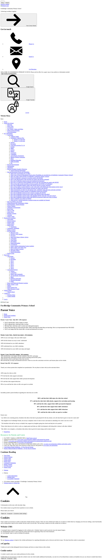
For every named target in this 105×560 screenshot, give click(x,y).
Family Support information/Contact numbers (22, 246)
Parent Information (15, 243)
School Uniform (11, 221)
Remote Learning (11, 213)
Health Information (15, 252)
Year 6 (12, 268)
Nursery (12, 142)
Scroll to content (5, 4)
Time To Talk (10, 210)
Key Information (8, 133)
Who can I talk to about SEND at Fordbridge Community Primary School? (29, 176)
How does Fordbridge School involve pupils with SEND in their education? (30, 194)
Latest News (10, 212)
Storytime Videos (14, 250)
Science (12, 150)
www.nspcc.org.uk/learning (25, 442)
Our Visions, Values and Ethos (15, 129)
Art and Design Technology (17, 275)
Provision (12, 235)
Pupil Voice (10, 209)
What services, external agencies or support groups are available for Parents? (30, 200)
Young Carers (10, 216)
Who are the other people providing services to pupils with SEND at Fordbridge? (31, 184)
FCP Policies (13, 244)
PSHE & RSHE (14, 161)
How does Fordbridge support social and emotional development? (27, 181)
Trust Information (11, 132)
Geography (13, 153)
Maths (12, 148)
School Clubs (10, 222)
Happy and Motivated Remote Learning (17, 283)
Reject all (3, 513)
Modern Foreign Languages (17, 157)
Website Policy (11, 477)
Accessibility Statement (13, 478)
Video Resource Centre (13, 289)
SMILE (9, 286)
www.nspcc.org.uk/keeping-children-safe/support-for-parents (33, 439)
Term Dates (10, 219)
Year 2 (12, 262)
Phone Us (31, 44)
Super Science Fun (12, 287)
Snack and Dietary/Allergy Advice (19, 237)
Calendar (9, 215)
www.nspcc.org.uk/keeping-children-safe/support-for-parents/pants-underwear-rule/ (30, 441)
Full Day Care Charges (16, 234)
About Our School (9, 123)
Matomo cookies (9, 540)
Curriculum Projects (12, 269)
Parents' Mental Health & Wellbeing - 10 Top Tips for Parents (20, 448)
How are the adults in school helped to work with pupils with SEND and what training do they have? (36, 187)
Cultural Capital (14, 136)
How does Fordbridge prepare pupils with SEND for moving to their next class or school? (33, 197)
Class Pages (13, 240)
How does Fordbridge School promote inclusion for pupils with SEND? (29, 188)
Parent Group (10, 253)
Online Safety (10, 224)
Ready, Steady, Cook (12, 284)
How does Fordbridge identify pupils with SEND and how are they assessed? (30, 185)
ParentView (13, 227)
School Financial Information (18, 170)
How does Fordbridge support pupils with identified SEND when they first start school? (33, 195)
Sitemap (6, 470)
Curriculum (10, 135)
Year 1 (12, 261)
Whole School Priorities (13, 130)
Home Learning (11, 229)
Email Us (31, 56)
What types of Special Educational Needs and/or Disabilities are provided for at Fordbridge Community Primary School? (41, 175)
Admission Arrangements (13, 207)
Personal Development (13, 164)
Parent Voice (10, 225)
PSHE (12, 281)
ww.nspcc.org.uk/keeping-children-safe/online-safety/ (57, 444)
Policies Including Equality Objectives (17, 169)
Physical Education (15, 280)
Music (12, 158)
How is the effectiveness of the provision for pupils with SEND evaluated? (29, 179)
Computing (13, 154)
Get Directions (32, 69)
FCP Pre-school (11, 231)
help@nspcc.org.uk (32, 438)
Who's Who (10, 126)
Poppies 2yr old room (19, 139)
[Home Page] (5, 5)
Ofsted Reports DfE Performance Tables (17, 203)
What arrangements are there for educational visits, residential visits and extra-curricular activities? (35, 190)
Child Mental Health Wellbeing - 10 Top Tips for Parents (18, 447)
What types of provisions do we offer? (20, 173)
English (12, 147)
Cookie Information (12, 475)
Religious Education (15, 160)
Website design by (12, 483)
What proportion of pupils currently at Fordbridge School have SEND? (28, 191)
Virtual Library (8, 290)
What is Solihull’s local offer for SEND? (20, 198)
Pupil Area (6, 255)
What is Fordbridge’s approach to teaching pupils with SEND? (26, 178)
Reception (13, 144)
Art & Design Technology (17, 155)
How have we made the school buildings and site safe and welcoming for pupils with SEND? (34, 182)
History (12, 151)
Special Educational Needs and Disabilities (18, 172)
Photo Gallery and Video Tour (18, 247)
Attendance (10, 167)
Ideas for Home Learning (17, 249)
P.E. (11, 163)
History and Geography (16, 274)
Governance (10, 127)
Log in (5, 299)
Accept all (9, 513)
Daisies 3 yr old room (19, 141)
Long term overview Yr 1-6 (17, 145)
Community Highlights (13, 228)
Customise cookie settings (20, 513)
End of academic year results (14, 201)
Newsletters (13, 241)
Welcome (9, 124)
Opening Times (11, 295)
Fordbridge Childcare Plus (17, 138)
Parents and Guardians (10, 218)
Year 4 (12, 265)
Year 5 (12, 266)
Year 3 (12, 264)
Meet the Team (14, 232)
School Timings (11, 206)
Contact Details (11, 296)
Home (5, 121)
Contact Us (7, 293)
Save (15, 558)
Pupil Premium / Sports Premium (15, 204)
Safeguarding (10, 166)
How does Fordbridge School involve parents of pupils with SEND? (28, 192)
